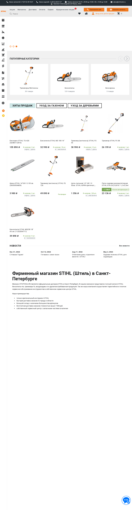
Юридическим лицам (65, 10)
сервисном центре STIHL (66, 289)
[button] (10, 46)
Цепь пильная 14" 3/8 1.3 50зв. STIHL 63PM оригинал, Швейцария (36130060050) (83, 184)
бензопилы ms (18, 287)
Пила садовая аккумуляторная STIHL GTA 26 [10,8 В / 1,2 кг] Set (115, 184)
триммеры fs (30, 287)
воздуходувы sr (42, 287)
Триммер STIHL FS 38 (111, 141)
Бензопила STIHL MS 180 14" (52, 141)
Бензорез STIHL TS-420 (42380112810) (19, 142)
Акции (12, 10)
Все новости (124, 246)
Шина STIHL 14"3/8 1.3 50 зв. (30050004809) (22, 184)
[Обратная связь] (126, 500)
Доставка (33, 10)
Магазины (22, 10)
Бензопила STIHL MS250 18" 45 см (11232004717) (21, 230)
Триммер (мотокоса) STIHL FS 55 (84, 142)
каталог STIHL (117, 284)
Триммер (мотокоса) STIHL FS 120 (53, 184)
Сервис (51, 10)
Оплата (42, 10)
